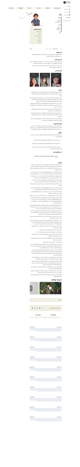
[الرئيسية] (61, 49)
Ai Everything (56, 8)
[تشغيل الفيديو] (50, 288)
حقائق (39, 38)
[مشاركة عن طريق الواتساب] (35, 308)
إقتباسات (38, 40)
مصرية (60, 25)
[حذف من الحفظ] (31, 49)
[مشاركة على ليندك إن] (32, 308)
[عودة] (27, 13)
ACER (29, 8)
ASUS (38, 8)
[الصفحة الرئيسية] (67, 2)
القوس (59, 32)
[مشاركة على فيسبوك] (40, 308)
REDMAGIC (10, 8)
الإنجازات (39, 42)
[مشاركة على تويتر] (37, 308)
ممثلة (60, 18)
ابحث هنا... (21, 18)
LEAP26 (47, 8)
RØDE (20, 8)
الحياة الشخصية (37, 36)
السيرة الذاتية (38, 31)
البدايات (39, 33)
